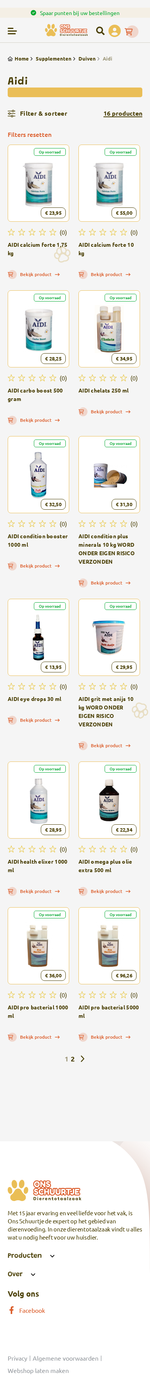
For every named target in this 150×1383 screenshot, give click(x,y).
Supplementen (54, 58)
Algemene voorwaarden (65, 1358)
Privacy (17, 1358)
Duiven (87, 58)
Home (22, 58)
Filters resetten (30, 134)
